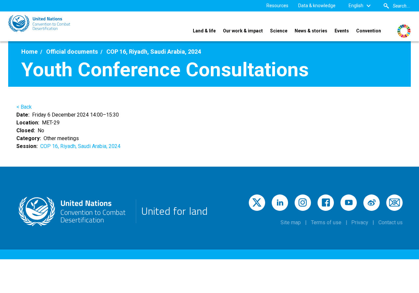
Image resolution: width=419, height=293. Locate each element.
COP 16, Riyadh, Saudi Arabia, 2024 (80, 146)
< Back (24, 107)
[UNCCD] (39, 23)
